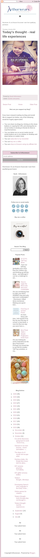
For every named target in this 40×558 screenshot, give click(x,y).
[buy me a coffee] (20, 239)
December (19, 430)
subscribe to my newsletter (19, 139)
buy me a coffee (15, 141)
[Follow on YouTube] (18, 212)
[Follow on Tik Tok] (14, 207)
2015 (15, 427)
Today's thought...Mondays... (22, 479)
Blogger (32, 553)
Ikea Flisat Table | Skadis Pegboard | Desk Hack (24, 333)
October (18, 436)
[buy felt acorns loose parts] (20, 383)
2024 (15, 400)
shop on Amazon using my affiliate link (23, 144)
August (17, 514)
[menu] (20, 16)
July (16, 517)
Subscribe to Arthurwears (20, 153)
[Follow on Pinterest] (26, 207)
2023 (15, 403)
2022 (15, 406)
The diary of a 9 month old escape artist (21, 454)
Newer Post (7, 104)
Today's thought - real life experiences (20, 505)
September (19, 511)
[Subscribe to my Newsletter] (26, 212)
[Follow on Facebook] (22, 207)
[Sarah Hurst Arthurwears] (20, 195)
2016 (15, 424)
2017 (15, 421)
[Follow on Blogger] (14, 212)
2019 (15, 415)
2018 (15, 418)
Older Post (33, 104)
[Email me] (22, 212)
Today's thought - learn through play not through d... (22, 498)
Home (20, 104)
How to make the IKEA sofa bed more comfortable (25, 285)
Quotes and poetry (14, 98)
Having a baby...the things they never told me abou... (21, 461)
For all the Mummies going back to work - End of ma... (22, 440)
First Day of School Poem (25, 310)
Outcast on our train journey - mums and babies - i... (21, 447)
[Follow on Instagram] (18, 207)
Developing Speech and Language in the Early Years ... (21, 486)
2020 (15, 412)
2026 (15, 394)
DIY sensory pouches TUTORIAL (19, 468)
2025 (15, 397)
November (19, 433)
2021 (15, 409)
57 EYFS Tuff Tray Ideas (24, 260)
